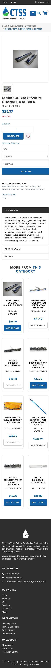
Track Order (7, 648)
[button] (28, 136)
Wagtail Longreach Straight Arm (38, 479)
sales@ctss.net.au (14, 577)
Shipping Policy (9, 623)
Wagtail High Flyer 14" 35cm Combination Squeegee (38, 303)
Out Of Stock (38, 325)
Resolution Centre (10, 652)
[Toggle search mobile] (38, 13)
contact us (43, 2)
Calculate (25, 171)
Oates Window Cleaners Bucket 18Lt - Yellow (13, 419)
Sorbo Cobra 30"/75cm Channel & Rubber (12, 302)
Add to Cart (12, 328)
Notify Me (13, 136)
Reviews (9, 256)
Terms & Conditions (10, 627)
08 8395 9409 (12, 574)
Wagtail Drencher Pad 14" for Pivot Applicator (38, 364)
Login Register (9, 2)
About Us (6, 598)
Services (6, 605)
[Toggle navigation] (33, 13)
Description (11, 210)
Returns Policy (8, 633)
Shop (4, 602)
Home (4, 595)
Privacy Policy (8, 630)
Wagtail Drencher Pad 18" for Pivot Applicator (13, 481)
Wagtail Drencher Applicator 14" (12, 362)
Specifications (13, 249)
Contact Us (7, 608)
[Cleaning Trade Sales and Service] (14, 13)
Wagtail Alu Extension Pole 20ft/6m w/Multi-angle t (38, 421)
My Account (7, 645)
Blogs (4, 612)
